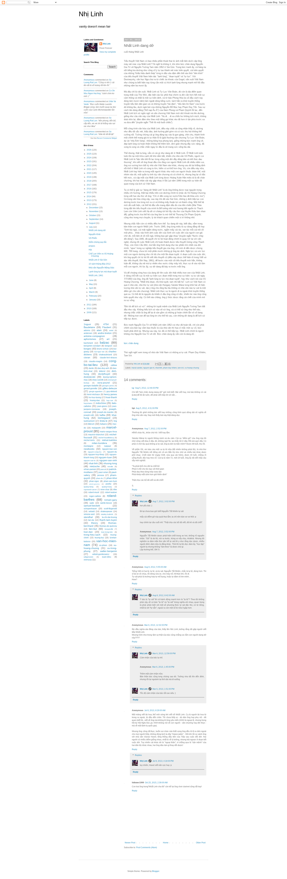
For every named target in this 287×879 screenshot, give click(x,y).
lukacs (103, 423)
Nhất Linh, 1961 (96, 275)
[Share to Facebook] (166, 364)
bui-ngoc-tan (99, 352)
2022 (89, 165)
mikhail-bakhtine (109, 440)
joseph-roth (89, 415)
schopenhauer (90, 508)
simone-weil (89, 514)
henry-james (110, 394)
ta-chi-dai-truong (109, 517)
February (93, 296)
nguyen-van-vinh (108, 460)
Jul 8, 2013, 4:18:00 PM (163, 761)
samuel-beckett (92, 505)
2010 (89, 308)
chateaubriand (105, 354)
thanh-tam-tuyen (108, 520)
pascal (103, 469)
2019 (89, 177)
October (93, 215)
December (94, 207)
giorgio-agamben (95, 391)
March (92, 292)
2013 (89, 200)
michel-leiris (89, 440)
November (94, 211)
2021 (89, 169)
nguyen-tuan (105, 457)
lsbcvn (91, 423)
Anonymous (89, 80)
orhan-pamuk (90, 469)
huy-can (109, 400)
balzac (104, 342)
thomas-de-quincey (108, 526)
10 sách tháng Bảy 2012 (100, 264)
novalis (110, 466)
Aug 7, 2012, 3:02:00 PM (163, 501)
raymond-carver (90, 490)
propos (92, 246)
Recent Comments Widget (107, 138)
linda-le (103, 421)
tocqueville (109, 529)
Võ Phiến (93, 238)
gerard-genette (90, 388)
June (91, 280)
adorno (87, 330)
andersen (88, 333)
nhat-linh (158, 368)
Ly (133, 388)
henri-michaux (93, 394)
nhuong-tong (110, 463)
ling (115, 421)
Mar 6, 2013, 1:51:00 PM (163, 689)
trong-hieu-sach (92, 534)
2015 (89, 192)
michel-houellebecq (106, 438)
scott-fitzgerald (110, 508)
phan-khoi (111, 478)
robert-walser (111, 492)
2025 (89, 154)
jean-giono (102, 406)
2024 (89, 157)
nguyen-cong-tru (94, 452)
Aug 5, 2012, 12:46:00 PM (146, 388)
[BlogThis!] (159, 364)
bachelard (88, 343)
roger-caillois (95, 496)
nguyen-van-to (90, 460)
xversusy (88, 560)
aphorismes (90, 339)
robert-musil (93, 492)
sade (92, 503)
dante (91, 368)
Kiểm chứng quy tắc (98, 242)
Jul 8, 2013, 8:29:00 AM (154, 710)
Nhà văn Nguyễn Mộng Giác (101, 268)
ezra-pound (103, 382)
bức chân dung (131, 343)
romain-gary (110, 499)
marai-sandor (137, 368)
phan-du (99, 478)
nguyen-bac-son (109, 449)
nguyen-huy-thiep (96, 454)
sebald (92, 511)
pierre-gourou (94, 484)
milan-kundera (99, 443)
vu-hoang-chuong (192, 368)
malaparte (96, 428)
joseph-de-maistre (105, 412)
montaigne (88, 446)
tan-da (91, 520)
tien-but (93, 529)
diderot (102, 371)
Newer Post (130, 842)
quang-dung (88, 487)
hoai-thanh (111, 397)
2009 (89, 312)
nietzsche (95, 466)
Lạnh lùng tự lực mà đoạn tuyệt (103, 271)
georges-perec (108, 386)
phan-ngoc (94, 481)
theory (94, 523)
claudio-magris (95, 361)
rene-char (104, 489)
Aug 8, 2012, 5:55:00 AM (155, 567)
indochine (101, 403)
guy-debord (111, 391)
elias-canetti (97, 380)
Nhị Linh (91, 14)
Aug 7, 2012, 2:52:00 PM (155, 428)
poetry (108, 484)
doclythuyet (104, 374)
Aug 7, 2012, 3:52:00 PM (163, 532)
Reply (134, 399)
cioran (87, 357)
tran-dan (88, 532)
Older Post (200, 842)
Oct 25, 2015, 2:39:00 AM (156, 782)
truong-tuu (99, 537)
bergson (108, 346)
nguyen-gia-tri (148, 368)
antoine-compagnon (94, 336)
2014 (89, 196)
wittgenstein (88, 557)
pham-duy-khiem (170, 368)
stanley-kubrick (107, 514)
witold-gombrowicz (100, 554)
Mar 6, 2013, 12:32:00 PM (155, 625)
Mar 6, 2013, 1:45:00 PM (163, 667)
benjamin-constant (92, 346)
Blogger (155, 871)
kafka (102, 415)
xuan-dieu (106, 557)
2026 (89, 150)
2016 (89, 189)
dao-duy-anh (103, 368)
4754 (106, 324)
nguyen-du (112, 452)
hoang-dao (95, 400)
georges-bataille (91, 385)
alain (99, 330)
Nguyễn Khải (94, 234)
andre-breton (105, 333)
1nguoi (87, 324)
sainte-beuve (106, 503)
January (93, 300)
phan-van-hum (110, 481)
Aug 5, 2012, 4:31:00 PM (147, 408)
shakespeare (106, 511)
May (91, 284)
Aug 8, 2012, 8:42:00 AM (163, 595)
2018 (89, 181)
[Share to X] (163, 364)
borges (87, 348)
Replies (138, 496)
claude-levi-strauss (108, 357)
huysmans (88, 403)
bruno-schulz (103, 349)
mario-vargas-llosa (108, 431)
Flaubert (106, 327)
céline (114, 365)
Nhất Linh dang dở (97, 230)
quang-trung (107, 487)
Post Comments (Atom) (146, 847)
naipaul (107, 446)
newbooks (89, 449)
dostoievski (89, 377)
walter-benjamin (108, 551)
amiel (111, 330)
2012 (89, 204)
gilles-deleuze (109, 388)
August (92, 223)
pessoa (100, 475)
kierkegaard (104, 418)
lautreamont (89, 421)
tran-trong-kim (107, 532)
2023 (89, 161)
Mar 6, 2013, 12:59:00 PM (164, 653)
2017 (89, 185)
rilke (115, 489)
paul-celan (103, 472)
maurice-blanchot (96, 434)
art (108, 339)
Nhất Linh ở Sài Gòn (98, 260)
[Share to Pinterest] (169, 364)
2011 (89, 305)
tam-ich (181, 368)
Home (165, 842)
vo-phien (103, 545)
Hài (90, 250)
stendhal (88, 517)
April (91, 288)
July (91, 227)
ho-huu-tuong (95, 397)
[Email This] (156, 364)
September (94, 219)
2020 (89, 173)
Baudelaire (89, 327)
